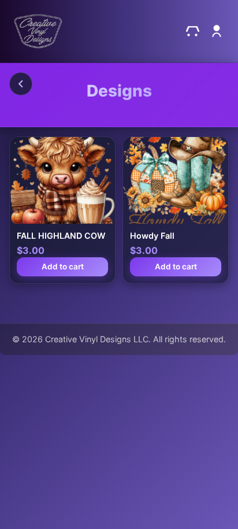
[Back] (20, 83)
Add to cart (63, 266)
